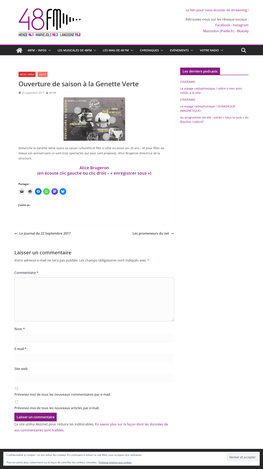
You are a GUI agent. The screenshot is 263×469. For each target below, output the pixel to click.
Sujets (42, 74)
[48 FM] (19, 50)
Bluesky (243, 31)
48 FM (52, 92)
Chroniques (149, 50)
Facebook (222, 25)
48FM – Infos (37, 50)
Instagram (241, 25)
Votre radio (209, 50)
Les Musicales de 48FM (75, 50)
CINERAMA (187, 82)
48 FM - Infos (27, 74)
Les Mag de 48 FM (116, 50)
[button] (48, 50)
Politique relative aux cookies (115, 462)
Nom (19, 329)
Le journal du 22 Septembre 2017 (45, 233)
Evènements (179, 50)
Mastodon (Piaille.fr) (218, 31)
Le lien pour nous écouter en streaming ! (217, 10)
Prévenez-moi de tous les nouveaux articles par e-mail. (56, 408)
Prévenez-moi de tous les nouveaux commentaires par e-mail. (62, 394)
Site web (21, 368)
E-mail (20, 349)
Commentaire (26, 272)
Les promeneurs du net (151, 233)
